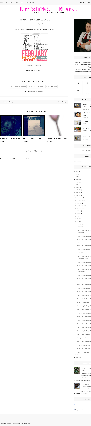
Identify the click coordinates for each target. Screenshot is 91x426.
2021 (77, 171)
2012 (77, 195)
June (78, 213)
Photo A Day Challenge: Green (33, 140)
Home (2, 2)
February (79, 224)
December (80, 197)
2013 (77, 192)
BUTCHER (9, 2)
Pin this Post (52, 86)
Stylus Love (80, 252)
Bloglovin (78, 86)
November (80, 200)
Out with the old (81, 226)
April (78, 218)
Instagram (78, 93)
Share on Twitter (37, 86)
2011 (77, 357)
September (80, 205)
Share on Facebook (19, 86)
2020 (77, 174)
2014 (77, 190)
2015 (77, 187)
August (79, 208)
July (78, 211)
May (78, 216)
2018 (77, 179)
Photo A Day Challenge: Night (10, 140)
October (79, 203)
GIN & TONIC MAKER (27, 2)
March (79, 221)
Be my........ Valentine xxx (83, 302)
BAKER (17, 2)
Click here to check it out (34, 65)
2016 (77, 184)
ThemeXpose (15, 423)
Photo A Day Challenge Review (57, 140)
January (79, 355)
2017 (77, 182)
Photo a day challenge (83, 352)
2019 (77, 176)
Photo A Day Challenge (36, 91)
